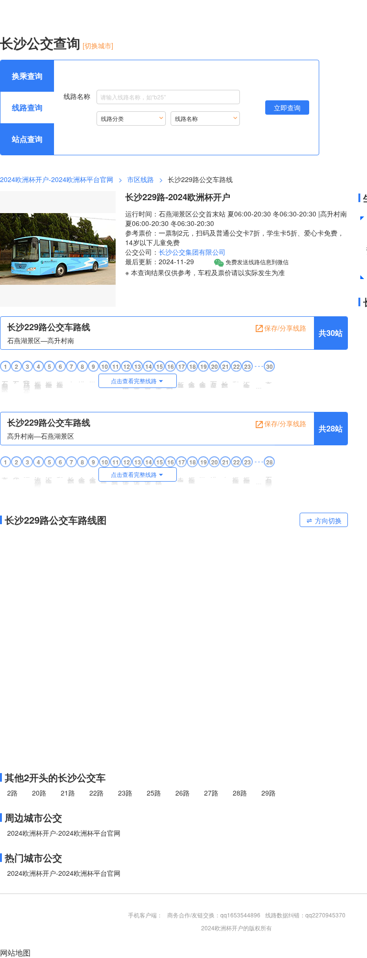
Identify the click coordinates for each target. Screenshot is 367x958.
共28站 (331, 428)
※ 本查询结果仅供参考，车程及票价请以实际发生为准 (205, 272)
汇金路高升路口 (49, 477)
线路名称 (77, 95)
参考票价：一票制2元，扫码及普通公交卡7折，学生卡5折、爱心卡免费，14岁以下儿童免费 (234, 237)
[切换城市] (98, 45)
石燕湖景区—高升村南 (40, 340)
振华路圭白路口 (192, 477)
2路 (12, 793)
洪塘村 (82, 378)
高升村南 (269, 379)
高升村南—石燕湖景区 (40, 436)
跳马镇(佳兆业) (27, 384)
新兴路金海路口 (181, 381)
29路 (268, 793)
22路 (96, 793)
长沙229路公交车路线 (48, 327)
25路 (154, 793)
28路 (240, 793)
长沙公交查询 (40, 43)
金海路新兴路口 (192, 381)
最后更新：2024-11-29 (159, 261)
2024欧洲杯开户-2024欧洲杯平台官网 (56, 179)
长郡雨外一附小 (225, 381)
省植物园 (16, 474)
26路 (182, 793)
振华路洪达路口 (60, 381)
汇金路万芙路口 (247, 381)
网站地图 (15, 952)
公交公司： (142, 252)
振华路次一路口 (49, 381)
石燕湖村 (16, 379)
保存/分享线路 (285, 328)
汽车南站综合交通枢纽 (38, 479)
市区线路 (140, 179)
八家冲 (71, 378)
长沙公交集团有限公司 (192, 252)
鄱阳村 (236, 378)
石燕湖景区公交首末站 (5, 383)
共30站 (331, 332)
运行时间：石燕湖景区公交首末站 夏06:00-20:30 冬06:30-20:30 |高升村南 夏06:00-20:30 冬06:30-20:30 (236, 218)
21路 (68, 793)
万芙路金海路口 (214, 381)
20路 (39, 793)
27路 (211, 793)
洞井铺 (27, 474)
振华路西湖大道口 (38, 382)
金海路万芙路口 (203, 381)
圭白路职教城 (181, 476)
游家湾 (93, 378)
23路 (125, 793)
